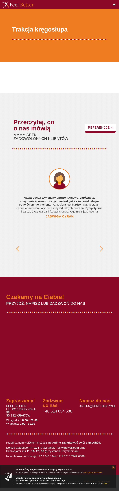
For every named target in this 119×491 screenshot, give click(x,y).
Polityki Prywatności (93, 473)
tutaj (105, 483)
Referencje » (100, 127)
